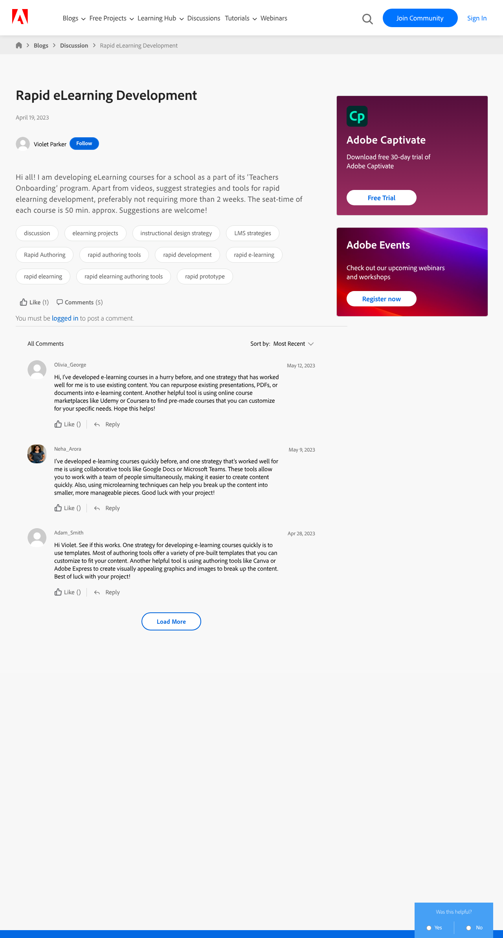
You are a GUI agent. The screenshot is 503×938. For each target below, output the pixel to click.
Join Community (420, 17)
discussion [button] (37, 233)
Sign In (477, 17)
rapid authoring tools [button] (114, 254)
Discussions (203, 17)
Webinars (274, 17)
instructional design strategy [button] (176, 233)
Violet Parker (50, 144)
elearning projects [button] (95, 233)
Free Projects (108, 17)
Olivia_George (70, 364)
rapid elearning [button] (43, 276)
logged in (65, 317)
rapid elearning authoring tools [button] (123, 276)
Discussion (74, 45)
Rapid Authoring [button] (44, 254)
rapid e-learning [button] (254, 254)
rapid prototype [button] (205, 276)
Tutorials (238, 17)
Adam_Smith (68, 532)
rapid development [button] (187, 254)
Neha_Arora (67, 449)
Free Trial (382, 197)
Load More (171, 621)
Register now (381, 298)
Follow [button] (84, 143)
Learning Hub (158, 17)
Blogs (71, 17)
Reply (112, 424)
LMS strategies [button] (252, 233)
